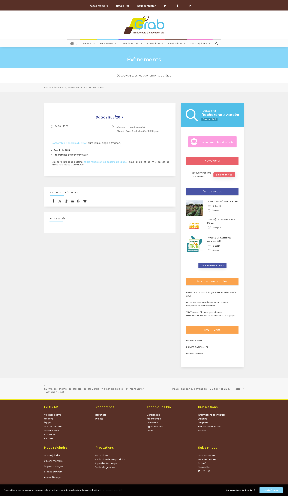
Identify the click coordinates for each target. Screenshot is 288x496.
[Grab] (144, 24)
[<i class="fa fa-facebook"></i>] (179, 5)
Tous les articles (207, 459)
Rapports (203, 422)
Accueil (47, 87)
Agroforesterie (155, 426)
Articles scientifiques (209, 426)
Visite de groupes (105, 467)
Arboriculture (154, 418)
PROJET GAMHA (194, 353)
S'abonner (222, 174)
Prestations (153, 43)
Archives (48, 438)
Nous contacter (146, 6)
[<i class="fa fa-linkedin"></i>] (189, 5)
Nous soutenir (51, 430)
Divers (150, 430)
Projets (99, 418)
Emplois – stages (53, 466)
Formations (101, 455)
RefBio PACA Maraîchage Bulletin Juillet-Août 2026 (211, 294)
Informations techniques (211, 414)
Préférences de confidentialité (240, 490)
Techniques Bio (130, 43)
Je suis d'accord (271, 490)
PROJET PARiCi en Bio (197, 347)
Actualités (50, 434)
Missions (48, 418)
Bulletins (202, 418)
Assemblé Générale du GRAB (70, 143)
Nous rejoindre (198, 43)
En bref (202, 463)
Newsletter (122, 6)
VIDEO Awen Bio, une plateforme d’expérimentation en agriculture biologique (210, 314)
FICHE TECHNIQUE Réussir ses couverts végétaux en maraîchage (207, 304)
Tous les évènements (212, 265)
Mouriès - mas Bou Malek (131, 127)
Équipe (47, 422)
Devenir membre (53, 460)
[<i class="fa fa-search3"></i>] (217, 43)
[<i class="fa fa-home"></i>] (74, 43)
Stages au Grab (53, 471)
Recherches (107, 43)
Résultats (100, 414)
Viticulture (152, 422)
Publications (175, 43)
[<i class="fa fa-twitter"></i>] (166, 5)
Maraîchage (153, 414)
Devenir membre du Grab (216, 142)
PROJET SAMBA (194, 340)
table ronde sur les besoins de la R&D (106, 162)
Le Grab (87, 43)
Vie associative (52, 414)
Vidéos (202, 430)
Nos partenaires (53, 426)
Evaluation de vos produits (110, 459)
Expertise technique (106, 463)
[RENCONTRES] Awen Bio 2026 (222, 201)
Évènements (60, 87)
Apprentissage (52, 477)
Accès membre (99, 6)
